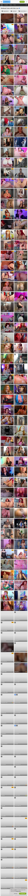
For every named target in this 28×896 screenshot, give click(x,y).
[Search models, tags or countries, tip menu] (26, 5)
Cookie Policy (18, 891)
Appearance (6, 11)
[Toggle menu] (1, 2)
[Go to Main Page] (8, 1)
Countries (14, 11)
